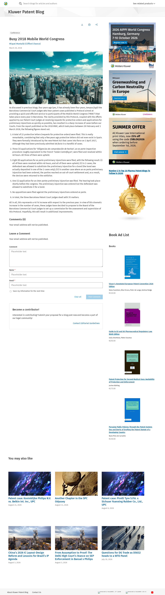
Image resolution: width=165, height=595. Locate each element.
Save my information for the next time (28, 291)
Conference (15, 33)
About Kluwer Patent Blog (17, 592)
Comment (13, 247)
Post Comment (94, 297)
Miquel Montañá (16, 44)
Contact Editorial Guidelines (86, 323)
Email (12, 281)
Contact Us (36, 592)
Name (12, 270)
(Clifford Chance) (33, 44)
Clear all (77, 297)
